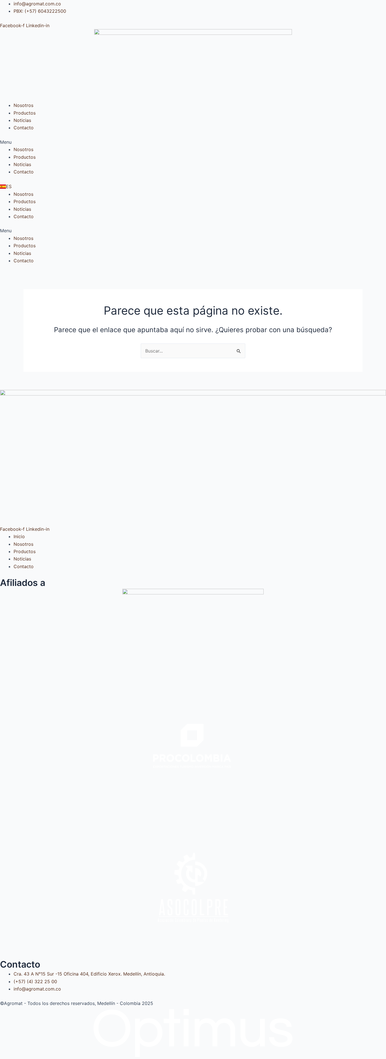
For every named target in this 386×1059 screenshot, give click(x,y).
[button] (193, 142)
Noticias (22, 120)
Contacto (24, 127)
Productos (25, 113)
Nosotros (23, 105)
